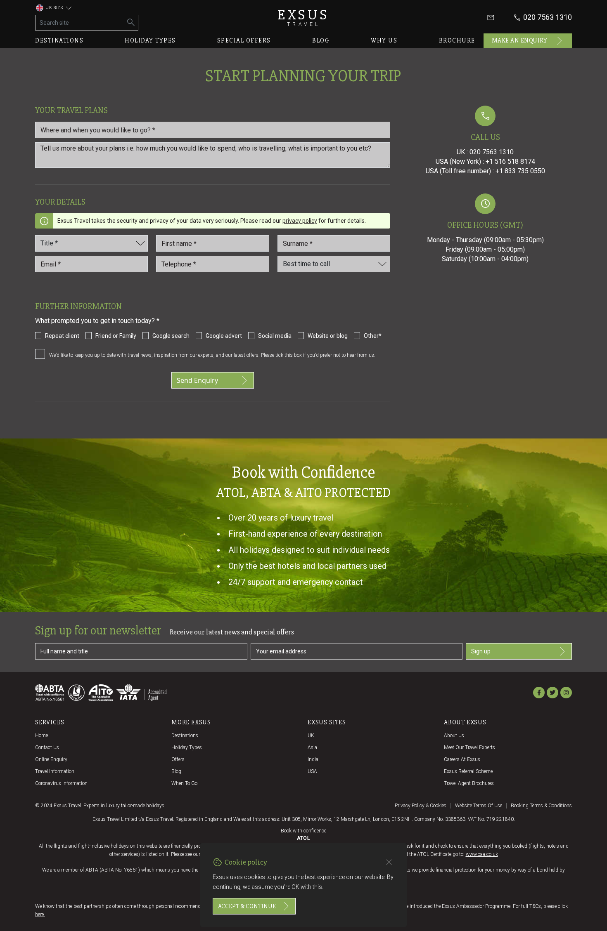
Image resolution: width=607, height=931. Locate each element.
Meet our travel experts (469, 747)
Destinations (59, 40)
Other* (373, 335)
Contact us (47, 747)
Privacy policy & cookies (420, 805)
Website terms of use (478, 805)
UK (311, 735)
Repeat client (62, 335)
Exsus (303, 17)
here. (40, 914)
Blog (321, 40)
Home (41, 735)
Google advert (224, 335)
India (313, 759)
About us (454, 735)
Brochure (457, 40)
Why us (384, 40)
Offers (178, 759)
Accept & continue (247, 906)
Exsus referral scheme (468, 771)
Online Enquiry (51, 759)
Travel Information (54, 771)
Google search (171, 335)
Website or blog (328, 335)
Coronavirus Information (61, 783)
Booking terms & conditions (541, 805)
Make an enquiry (520, 40)
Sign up (481, 651)
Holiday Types (186, 747)
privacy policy (299, 220)
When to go (184, 783)
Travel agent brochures (469, 783)
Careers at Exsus (462, 759)
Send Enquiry (197, 380)
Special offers (244, 40)
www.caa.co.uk (482, 854)
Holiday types (150, 40)
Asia (312, 747)
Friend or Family (115, 335)
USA (312, 771)
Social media (275, 335)
